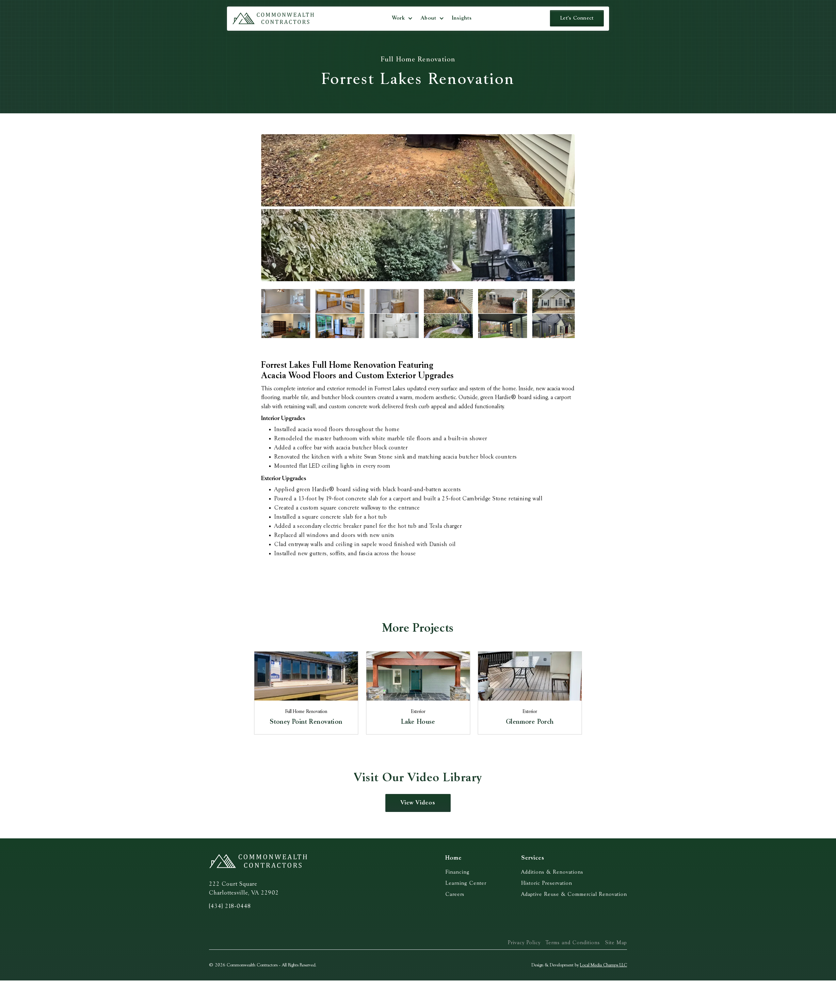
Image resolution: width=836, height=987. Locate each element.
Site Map (616, 942)
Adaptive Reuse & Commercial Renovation (574, 894)
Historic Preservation (546, 883)
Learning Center (465, 883)
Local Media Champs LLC (603, 965)
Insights (462, 18)
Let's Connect (577, 18)
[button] (402, 18)
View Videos (418, 803)
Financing (457, 872)
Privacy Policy (524, 942)
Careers (454, 894)
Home (453, 858)
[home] (273, 18)
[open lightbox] (418, 208)
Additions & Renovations (552, 872)
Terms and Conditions (573, 942)
